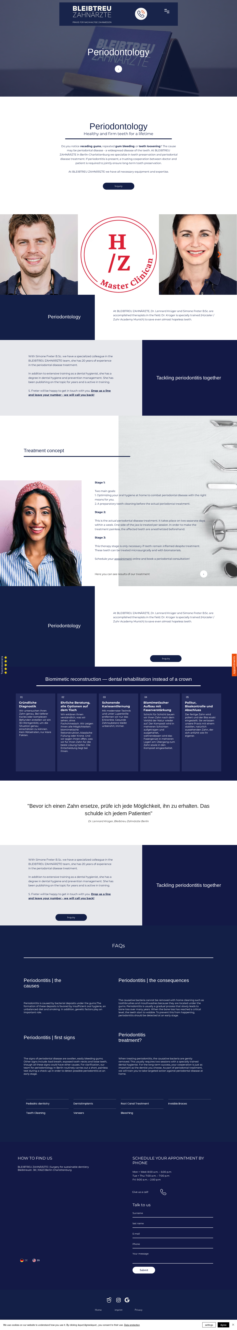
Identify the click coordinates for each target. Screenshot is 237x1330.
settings (209, 1324)
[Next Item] (219, 254)
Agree (223, 1324)
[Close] (233, 1324)
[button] (167, 11)
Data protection (132, 1324)
